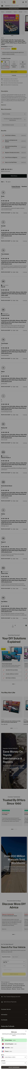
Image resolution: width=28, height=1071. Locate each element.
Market (2, 1054)
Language (3, 1060)
